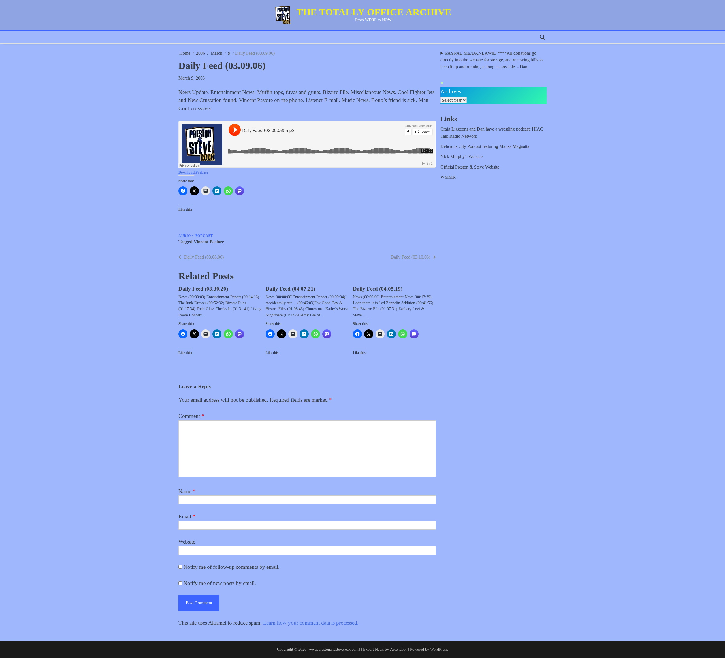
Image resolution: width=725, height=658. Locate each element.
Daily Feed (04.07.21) (290, 289)
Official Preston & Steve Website (469, 167)
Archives (450, 91)
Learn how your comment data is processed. (311, 623)
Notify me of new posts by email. (220, 583)
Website (186, 542)
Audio (184, 235)
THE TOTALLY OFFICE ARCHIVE (374, 12)
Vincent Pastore (209, 241)
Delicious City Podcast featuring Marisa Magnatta (484, 146)
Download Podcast (193, 172)
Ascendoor (398, 649)
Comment (191, 416)
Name (186, 491)
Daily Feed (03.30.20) (203, 289)
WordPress (438, 649)
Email (186, 516)
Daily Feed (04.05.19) (377, 289)
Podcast (204, 235)
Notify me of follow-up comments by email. (232, 567)
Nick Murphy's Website (461, 156)
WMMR (448, 177)
